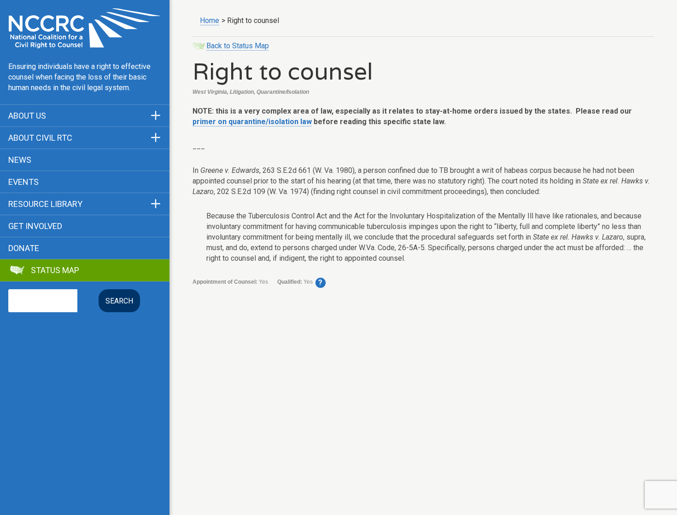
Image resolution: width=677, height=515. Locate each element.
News (19, 160)
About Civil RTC (40, 138)
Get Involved (35, 226)
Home (209, 20)
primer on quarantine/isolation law (252, 121)
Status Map (55, 270)
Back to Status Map (237, 45)
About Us (27, 115)
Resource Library (45, 204)
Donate (23, 248)
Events (23, 182)
